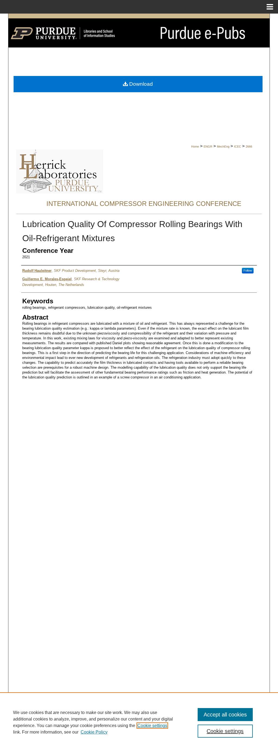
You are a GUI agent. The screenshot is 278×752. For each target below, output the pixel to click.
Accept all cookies (225, 715)
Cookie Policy (94, 732)
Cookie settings (152, 725)
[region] (139, 722)
